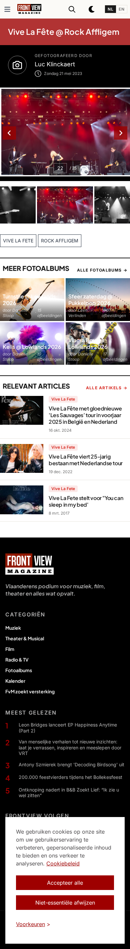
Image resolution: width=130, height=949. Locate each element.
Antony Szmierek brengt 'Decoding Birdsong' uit (71, 764)
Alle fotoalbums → (102, 270)
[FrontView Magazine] (29, 564)
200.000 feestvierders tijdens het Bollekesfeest (70, 777)
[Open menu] (7, 9)
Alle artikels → (106, 387)
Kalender (15, 681)
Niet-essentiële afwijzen (65, 902)
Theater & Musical (24, 638)
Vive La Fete (63, 399)
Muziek (13, 628)
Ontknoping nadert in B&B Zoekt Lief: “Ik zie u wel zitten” (69, 792)
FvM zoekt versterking (30, 691)
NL (110, 9)
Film (9, 649)
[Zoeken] (72, 9)
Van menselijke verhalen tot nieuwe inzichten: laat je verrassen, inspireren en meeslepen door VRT (70, 747)
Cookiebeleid (63, 863)
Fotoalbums (18, 670)
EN (121, 9)
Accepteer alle (65, 882)
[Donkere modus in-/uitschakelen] (92, 9)
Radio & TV (17, 660)
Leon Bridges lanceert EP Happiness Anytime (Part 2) (68, 727)
